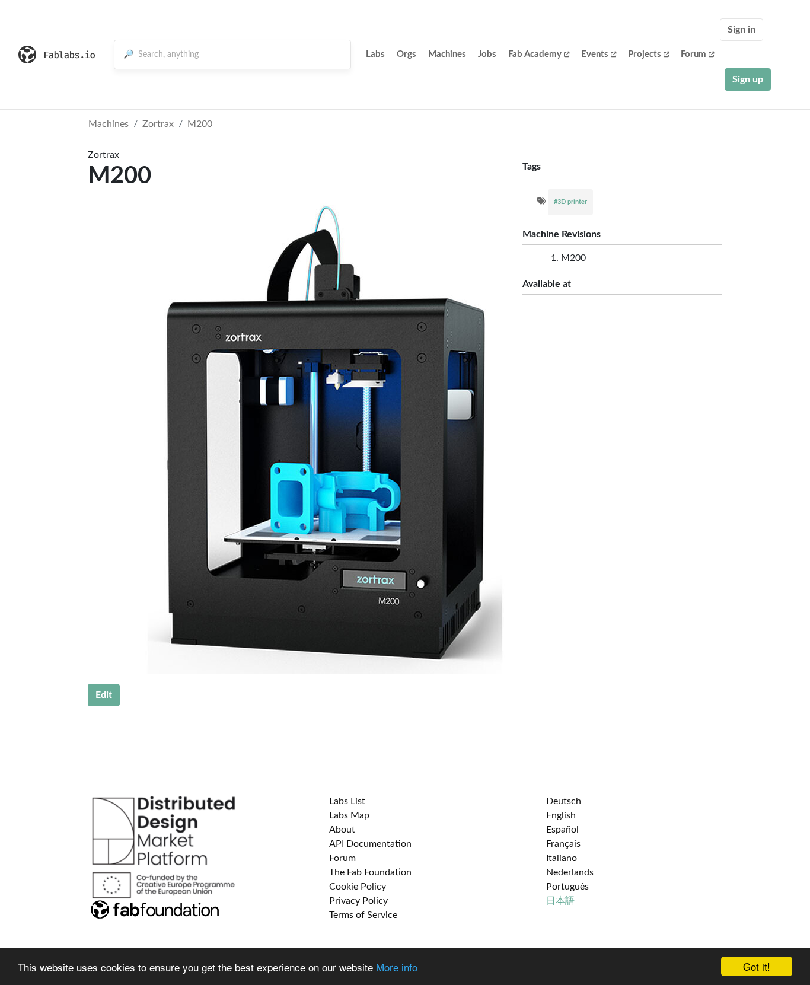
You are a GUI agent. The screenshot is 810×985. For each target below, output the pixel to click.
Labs (375, 54)
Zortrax (158, 124)
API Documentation (370, 844)
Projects (644, 54)
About (342, 829)
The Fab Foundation (370, 872)
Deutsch (563, 801)
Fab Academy (535, 54)
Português (567, 886)
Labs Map (349, 815)
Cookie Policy (357, 886)
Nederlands (570, 872)
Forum (693, 54)
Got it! (756, 966)
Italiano (561, 858)
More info (396, 967)
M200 (199, 124)
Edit (103, 695)
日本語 (560, 901)
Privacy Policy (358, 901)
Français (563, 844)
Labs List (347, 801)
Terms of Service (363, 915)
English (561, 815)
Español (562, 829)
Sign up (747, 79)
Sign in (741, 29)
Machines (447, 54)
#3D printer (570, 202)
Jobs (487, 54)
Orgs (406, 54)
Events (594, 54)
